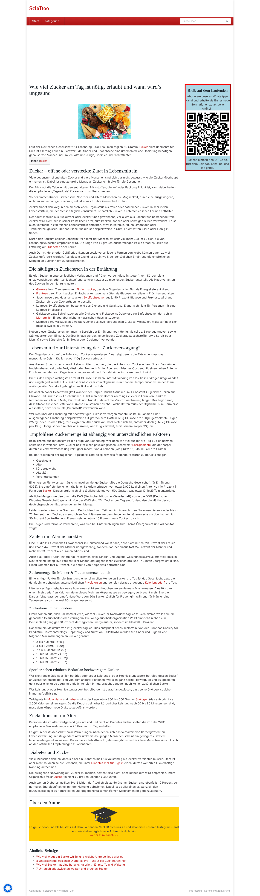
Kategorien (52, 21)
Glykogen (141, 699)
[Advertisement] (130, 52)
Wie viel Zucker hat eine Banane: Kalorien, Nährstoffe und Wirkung (80, 864)
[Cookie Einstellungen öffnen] (8, 891)
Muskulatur (54, 699)
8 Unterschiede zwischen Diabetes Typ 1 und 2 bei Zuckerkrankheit (81, 860)
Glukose (41, 289)
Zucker (143, 147)
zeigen (43, 160)
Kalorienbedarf (155, 582)
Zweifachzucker (94, 297)
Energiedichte (141, 445)
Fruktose (42, 293)
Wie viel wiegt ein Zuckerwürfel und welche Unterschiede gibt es (79, 856)
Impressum (195, 890)
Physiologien (93, 582)
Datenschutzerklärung (217, 890)
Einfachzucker (85, 289)
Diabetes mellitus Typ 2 (107, 763)
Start (35, 21)
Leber (72, 699)
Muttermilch (44, 317)
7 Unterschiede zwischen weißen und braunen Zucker (72, 868)
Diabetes (54, 247)
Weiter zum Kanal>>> (104, 835)
